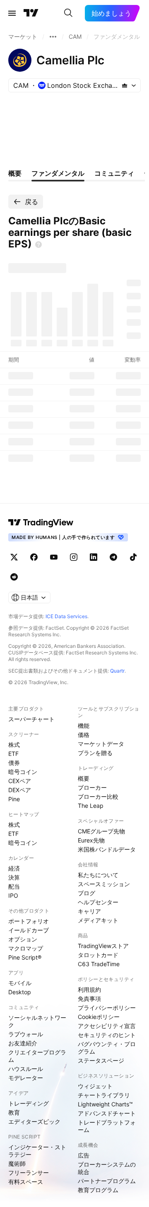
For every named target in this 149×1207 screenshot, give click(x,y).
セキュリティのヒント (107, 1034)
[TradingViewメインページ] (41, 522)
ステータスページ (101, 1060)
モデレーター (25, 1077)
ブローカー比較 (98, 796)
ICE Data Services (66, 616)
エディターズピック (34, 1121)
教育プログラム (98, 1189)
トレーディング (28, 1103)
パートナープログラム (107, 1180)
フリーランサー (28, 1172)
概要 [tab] (15, 173)
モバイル (19, 982)
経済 (14, 868)
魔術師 (17, 1163)
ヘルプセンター (98, 902)
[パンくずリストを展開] (53, 36)
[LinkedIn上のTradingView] (93, 557)
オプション (22, 939)
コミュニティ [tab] (114, 173)
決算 (14, 877)
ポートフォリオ (28, 921)
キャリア (89, 911)
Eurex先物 (91, 840)
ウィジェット (95, 1085)
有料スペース (25, 1181)
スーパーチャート (31, 718)
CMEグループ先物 (101, 831)
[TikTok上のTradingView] (133, 557)
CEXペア (19, 780)
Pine (14, 798)
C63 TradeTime (99, 963)
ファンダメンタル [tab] (57, 173)
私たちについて (98, 874)
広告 (83, 1155)
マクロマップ (25, 948)
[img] (124, 85)
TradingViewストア (103, 945)
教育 (14, 1112)
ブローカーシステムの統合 (107, 1168)
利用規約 (89, 989)
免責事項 (89, 998)
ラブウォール (25, 1034)
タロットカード (98, 954)
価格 (83, 734)
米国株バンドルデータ (107, 849)
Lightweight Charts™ (105, 1104)
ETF (13, 753)
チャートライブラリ (104, 1095)
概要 (83, 778)
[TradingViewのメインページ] (31, 13)
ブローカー (92, 787)
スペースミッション (104, 883)
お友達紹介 (22, 1043)
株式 (14, 744)
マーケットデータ (101, 743)
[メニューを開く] (12, 13)
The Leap (90, 805)
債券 (14, 762)
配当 (14, 886)
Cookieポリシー (99, 1016)
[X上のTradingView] (14, 557)
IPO (13, 895)
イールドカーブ (28, 930)
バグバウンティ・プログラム (107, 1047)
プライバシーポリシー (107, 1007)
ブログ (86, 892)
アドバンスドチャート (107, 1113)
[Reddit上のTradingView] (14, 577)
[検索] (68, 13)
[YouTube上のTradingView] (54, 557)
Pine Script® (24, 957)
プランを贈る (95, 752)
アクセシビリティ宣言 (107, 1025)
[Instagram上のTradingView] (73, 557)
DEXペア (19, 789)
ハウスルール (25, 1068)
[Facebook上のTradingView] (34, 557)
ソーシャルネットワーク (37, 1021)
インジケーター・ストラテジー (37, 1150)
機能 (83, 725)
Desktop (19, 991)
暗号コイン (22, 771)
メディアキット (98, 920)
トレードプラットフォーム (107, 1126)
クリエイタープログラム (37, 1056)
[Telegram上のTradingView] (113, 557)
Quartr (117, 671)
